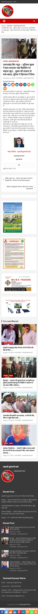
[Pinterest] (21, 84)
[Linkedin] (17, 84)
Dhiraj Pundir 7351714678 (29, 609)
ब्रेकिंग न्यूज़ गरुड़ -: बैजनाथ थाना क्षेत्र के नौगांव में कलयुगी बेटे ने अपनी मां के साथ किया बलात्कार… (18, 179)
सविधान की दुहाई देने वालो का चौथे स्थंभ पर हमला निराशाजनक (20, 188)
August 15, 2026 (8, 387)
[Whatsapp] (32, 84)
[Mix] (29, 84)
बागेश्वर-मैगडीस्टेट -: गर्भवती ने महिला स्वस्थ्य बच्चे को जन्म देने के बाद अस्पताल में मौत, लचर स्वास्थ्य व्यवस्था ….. (19, 450)
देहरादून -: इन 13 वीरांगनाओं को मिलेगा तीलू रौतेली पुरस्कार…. (18, 518)
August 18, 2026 (8, 352)
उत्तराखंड (5, 61)
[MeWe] (25, 84)
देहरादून (11, 375)
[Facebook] (5, 84)
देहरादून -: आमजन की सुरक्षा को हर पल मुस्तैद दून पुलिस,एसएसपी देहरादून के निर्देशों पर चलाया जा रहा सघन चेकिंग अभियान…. (18, 382)
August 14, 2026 (8, 420)
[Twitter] (9, 84)
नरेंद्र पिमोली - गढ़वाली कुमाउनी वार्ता (25, 78)
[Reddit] (13, 84)
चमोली (10, 410)
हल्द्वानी (10, 343)
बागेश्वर (10, 443)
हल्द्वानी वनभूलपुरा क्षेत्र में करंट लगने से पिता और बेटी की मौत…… (19, 496)
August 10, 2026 (8, 455)
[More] (5, 88)
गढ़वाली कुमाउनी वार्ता (13, 61)
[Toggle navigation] (4, 21)
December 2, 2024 (9, 78)
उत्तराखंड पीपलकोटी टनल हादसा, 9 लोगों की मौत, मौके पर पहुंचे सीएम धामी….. (23, 552)
